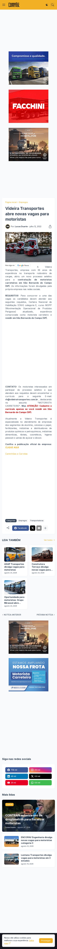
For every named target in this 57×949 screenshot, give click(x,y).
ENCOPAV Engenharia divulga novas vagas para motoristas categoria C (36, 840)
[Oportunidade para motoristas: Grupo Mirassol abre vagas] (14, 587)
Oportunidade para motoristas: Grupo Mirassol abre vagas (14, 600)
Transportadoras (36, 521)
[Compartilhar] (49, 226)
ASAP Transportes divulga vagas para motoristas (14, 567)
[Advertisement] (28, 30)
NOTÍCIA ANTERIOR (12, 615)
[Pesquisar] (52, 4)
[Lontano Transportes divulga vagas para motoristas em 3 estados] (11, 859)
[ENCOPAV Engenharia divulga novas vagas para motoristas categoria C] (11, 841)
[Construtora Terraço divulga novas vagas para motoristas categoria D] (42, 554)
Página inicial (11, 202)
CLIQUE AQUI (12, 447)
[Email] (39, 528)
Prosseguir (46, 940)
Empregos (23, 202)
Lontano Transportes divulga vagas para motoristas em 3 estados (36, 858)
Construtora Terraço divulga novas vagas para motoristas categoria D (41, 567)
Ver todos (48, 540)
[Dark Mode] (47, 4)
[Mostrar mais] (45, 528)
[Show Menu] (4, 4)
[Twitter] (32, 528)
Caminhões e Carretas (16, 453)
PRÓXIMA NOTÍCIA (45, 615)
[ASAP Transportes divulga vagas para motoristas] (14, 554)
